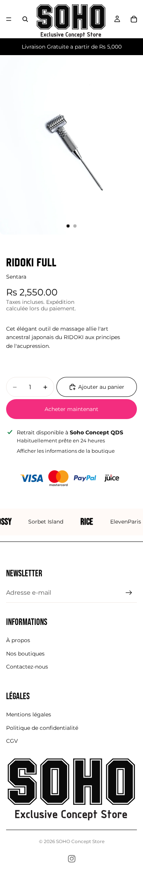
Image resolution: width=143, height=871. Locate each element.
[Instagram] (71, 858)
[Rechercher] (25, 19)
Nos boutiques (25, 653)
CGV (12, 740)
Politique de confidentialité (42, 727)
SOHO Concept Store (80, 841)
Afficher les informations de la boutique (66, 451)
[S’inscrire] (129, 592)
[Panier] (133, 19)
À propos (18, 640)
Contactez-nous (27, 666)
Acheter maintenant (71, 409)
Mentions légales (28, 714)
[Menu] (9, 19)
